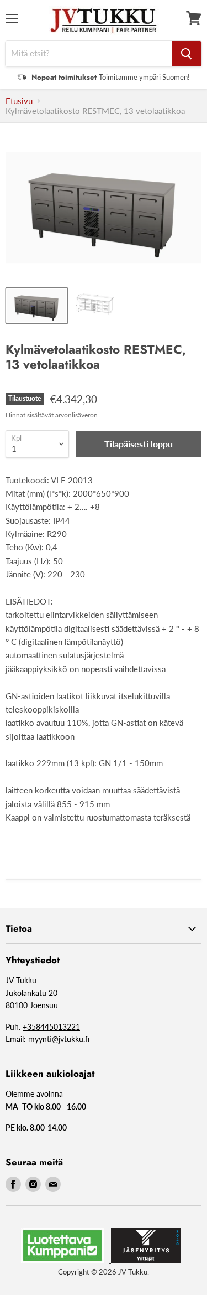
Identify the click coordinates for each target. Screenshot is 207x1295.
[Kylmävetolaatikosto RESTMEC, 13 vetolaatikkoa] (36, 305)
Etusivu (19, 101)
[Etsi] (186, 53)
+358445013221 (51, 1026)
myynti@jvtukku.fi (58, 1039)
